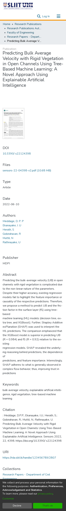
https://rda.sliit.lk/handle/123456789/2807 (29, 458)
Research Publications (28, 24)
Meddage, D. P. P (13, 221)
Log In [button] (46, 16)
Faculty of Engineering (20, 32)
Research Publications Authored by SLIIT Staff (24, 28)
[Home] (18, 5)
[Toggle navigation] (58, 16)
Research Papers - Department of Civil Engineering (24, 37)
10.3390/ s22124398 (17, 154)
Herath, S (8, 230)
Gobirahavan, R (12, 234)
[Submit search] (39, 16)
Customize (8, 498)
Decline (17, 505)
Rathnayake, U (11, 242)
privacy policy (45, 493)
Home (6, 24)
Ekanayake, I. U (12, 225)
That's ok (47, 505)
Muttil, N (8, 238)
